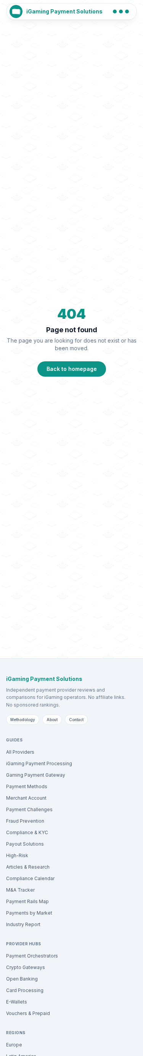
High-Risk (17, 855)
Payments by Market (29, 913)
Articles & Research (28, 867)
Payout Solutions (25, 844)
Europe (14, 1045)
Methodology (22, 719)
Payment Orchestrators (32, 956)
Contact (76, 719)
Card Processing (24, 990)
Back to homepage (72, 369)
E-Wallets (16, 1002)
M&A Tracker (20, 890)
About (52, 719)
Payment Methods (26, 786)
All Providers (20, 752)
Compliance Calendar (30, 878)
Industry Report (23, 924)
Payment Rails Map (27, 901)
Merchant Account (26, 798)
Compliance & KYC (27, 832)
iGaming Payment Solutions (64, 11)
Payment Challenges (29, 809)
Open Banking (22, 979)
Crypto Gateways (25, 967)
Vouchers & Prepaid (28, 1013)
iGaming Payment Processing (39, 763)
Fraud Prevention (25, 821)
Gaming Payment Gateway (35, 775)
